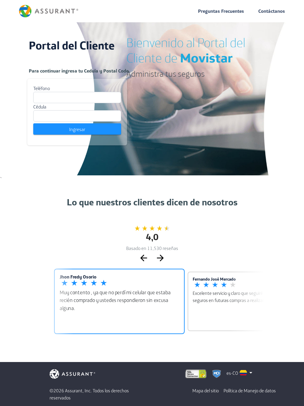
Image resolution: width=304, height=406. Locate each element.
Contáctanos (271, 11)
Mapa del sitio (205, 391)
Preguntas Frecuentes (221, 11)
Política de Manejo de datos (250, 391)
